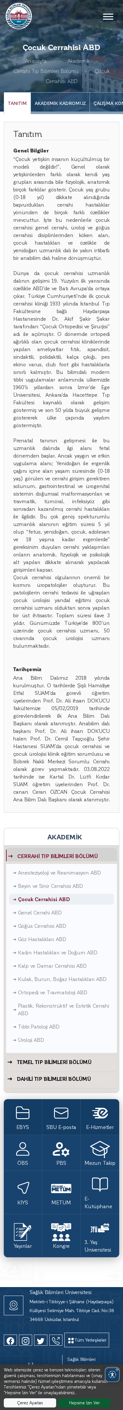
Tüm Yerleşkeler (90, 1340)
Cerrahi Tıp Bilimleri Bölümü (46, 71)
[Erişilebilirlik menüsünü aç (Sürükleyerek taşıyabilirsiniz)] (112, 1374)
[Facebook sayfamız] (10, 1340)
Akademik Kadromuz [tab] (60, 103)
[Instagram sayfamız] (25, 1340)
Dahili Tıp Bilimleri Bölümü (54, 1079)
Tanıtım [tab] (17, 103)
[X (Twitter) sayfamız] (40, 1340)
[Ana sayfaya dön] (19, 15)
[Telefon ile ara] (55, 1340)
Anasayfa (36, 61)
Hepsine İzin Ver (84, 1402)
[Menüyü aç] (107, 16)
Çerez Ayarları (30, 1402)
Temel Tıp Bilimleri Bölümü (54, 1062)
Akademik (78, 61)
